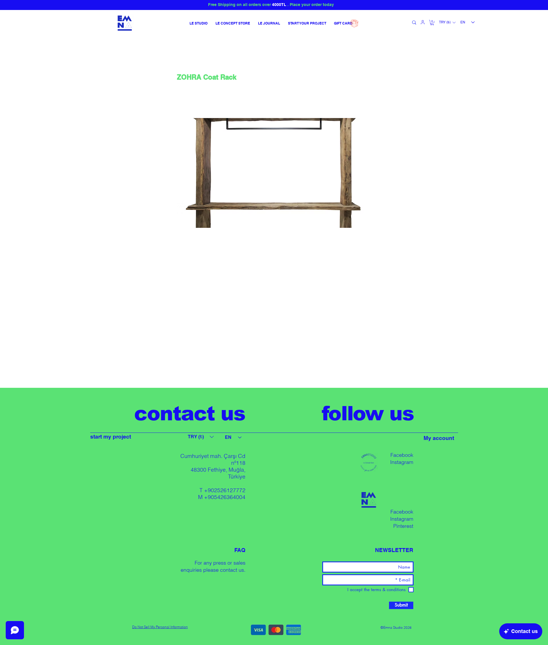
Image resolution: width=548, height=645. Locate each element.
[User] (423, 22)
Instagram (401, 462)
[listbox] (447, 22)
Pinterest (403, 526)
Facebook (401, 455)
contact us (232, 570)
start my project (110, 436)
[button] (432, 22)
